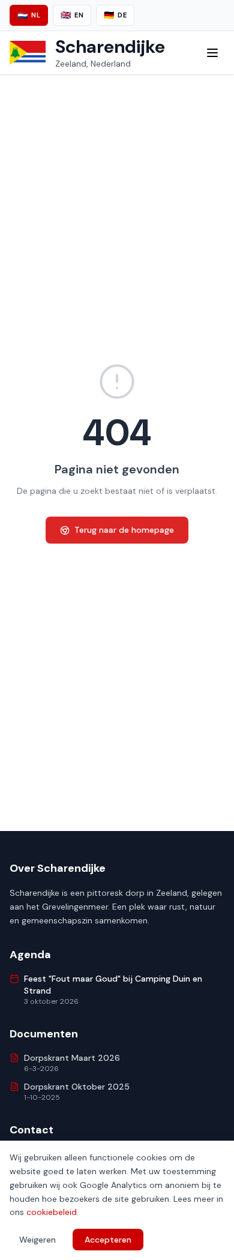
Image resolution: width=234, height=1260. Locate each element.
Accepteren (108, 1239)
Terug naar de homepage (124, 529)
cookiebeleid (51, 1212)
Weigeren (37, 1239)
